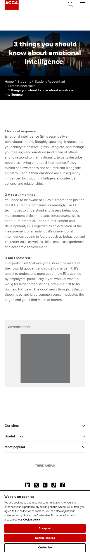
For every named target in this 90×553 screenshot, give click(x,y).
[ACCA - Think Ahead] (12, 8)
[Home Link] (45, 465)
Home (9, 81)
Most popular (15, 447)
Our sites (12, 425)
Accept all (45, 528)
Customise (45, 547)
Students (24, 81)
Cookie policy (31, 519)
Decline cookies (45, 538)
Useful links (14, 436)
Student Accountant (50, 81)
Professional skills (21, 86)
